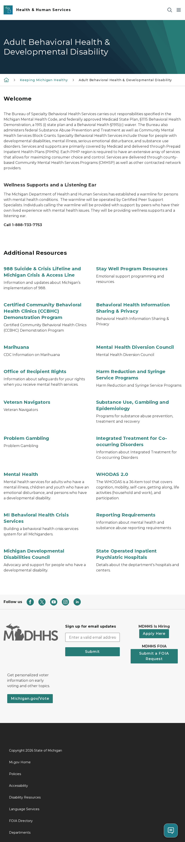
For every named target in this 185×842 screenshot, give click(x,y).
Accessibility (18, 786)
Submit (92, 651)
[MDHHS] (6, 80)
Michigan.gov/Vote (30, 698)
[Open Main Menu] (178, 10)
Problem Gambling (26, 438)
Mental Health (21, 474)
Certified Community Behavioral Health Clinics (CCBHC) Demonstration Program (42, 311)
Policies (15, 774)
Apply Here (154, 633)
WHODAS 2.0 (112, 474)
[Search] (169, 10)
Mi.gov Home (20, 762)
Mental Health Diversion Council (135, 347)
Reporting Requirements (125, 515)
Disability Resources (25, 797)
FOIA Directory (21, 821)
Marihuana (16, 347)
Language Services (24, 809)
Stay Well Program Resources (132, 268)
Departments (19, 833)
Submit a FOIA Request (154, 656)
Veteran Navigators (27, 402)
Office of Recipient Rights (35, 371)
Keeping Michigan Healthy (44, 80)
